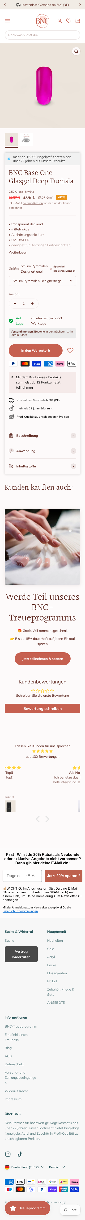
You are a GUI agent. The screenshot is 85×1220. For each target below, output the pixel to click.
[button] (39, 819)
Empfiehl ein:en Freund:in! (16, 1037)
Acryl (51, 957)
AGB (8, 1056)
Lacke (51, 965)
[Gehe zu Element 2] (26, 140)
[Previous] (5, 4)
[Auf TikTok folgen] (20, 1154)
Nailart (52, 981)
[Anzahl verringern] (15, 303)
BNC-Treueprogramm (21, 1026)
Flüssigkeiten (57, 973)
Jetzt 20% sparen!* (63, 876)
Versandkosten (33, 203)
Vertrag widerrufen (21, 954)
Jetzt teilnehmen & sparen (42, 659)
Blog (8, 1048)
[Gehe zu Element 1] (11, 140)
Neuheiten (55, 940)
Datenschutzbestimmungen (20, 911)
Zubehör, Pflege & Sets (60, 992)
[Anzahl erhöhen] (32, 303)
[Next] (80, 4)
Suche (9, 940)
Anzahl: (14, 294)
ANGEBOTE (56, 1002)
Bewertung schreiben (42, 708)
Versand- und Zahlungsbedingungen (20, 1077)
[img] (42, 751)
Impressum (13, 1099)
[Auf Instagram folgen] (8, 1154)
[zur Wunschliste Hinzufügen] (70, 350)
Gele (50, 949)
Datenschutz (14, 1064)
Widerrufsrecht (16, 1091)
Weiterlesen (18, 252)
